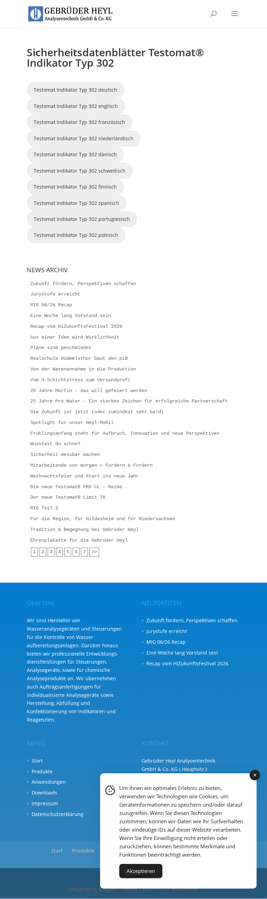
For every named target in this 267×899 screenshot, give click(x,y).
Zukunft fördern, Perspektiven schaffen (83, 283)
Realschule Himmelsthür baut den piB (79, 358)
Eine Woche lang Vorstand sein (70, 315)
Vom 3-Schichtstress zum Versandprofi (80, 380)
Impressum (45, 803)
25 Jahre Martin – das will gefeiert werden (88, 390)
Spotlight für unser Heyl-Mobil (72, 422)
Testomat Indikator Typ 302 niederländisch (84, 138)
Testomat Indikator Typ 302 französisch (79, 122)
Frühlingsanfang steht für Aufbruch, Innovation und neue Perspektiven (124, 433)
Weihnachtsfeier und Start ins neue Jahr (84, 476)
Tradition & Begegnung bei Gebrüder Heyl (84, 529)
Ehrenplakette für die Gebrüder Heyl (79, 540)
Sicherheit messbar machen (65, 454)
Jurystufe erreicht (55, 294)
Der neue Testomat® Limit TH (67, 497)
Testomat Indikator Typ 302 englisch (76, 106)
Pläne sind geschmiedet (60, 347)
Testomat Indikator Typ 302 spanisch (76, 203)
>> (94, 552)
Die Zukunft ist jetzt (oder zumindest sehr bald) (97, 412)
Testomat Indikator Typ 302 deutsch (75, 89)
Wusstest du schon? (55, 444)
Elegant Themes (118, 889)
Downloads (44, 792)
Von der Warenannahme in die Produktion (83, 369)
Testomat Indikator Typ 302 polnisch (76, 235)
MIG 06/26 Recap (51, 305)
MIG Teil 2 (44, 508)
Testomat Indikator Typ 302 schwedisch (80, 170)
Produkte (42, 771)
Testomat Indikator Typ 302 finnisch (75, 186)
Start (37, 760)
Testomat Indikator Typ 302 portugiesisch (82, 219)
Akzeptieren (141, 870)
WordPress (184, 889)
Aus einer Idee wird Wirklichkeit (74, 337)
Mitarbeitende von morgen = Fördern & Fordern (91, 465)
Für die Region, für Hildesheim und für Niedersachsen (102, 519)
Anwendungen (49, 782)
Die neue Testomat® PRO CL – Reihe (76, 487)
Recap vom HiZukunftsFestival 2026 (76, 326)
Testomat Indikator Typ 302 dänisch (75, 154)
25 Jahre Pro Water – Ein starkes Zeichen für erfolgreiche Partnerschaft (129, 401)
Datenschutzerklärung (57, 814)
